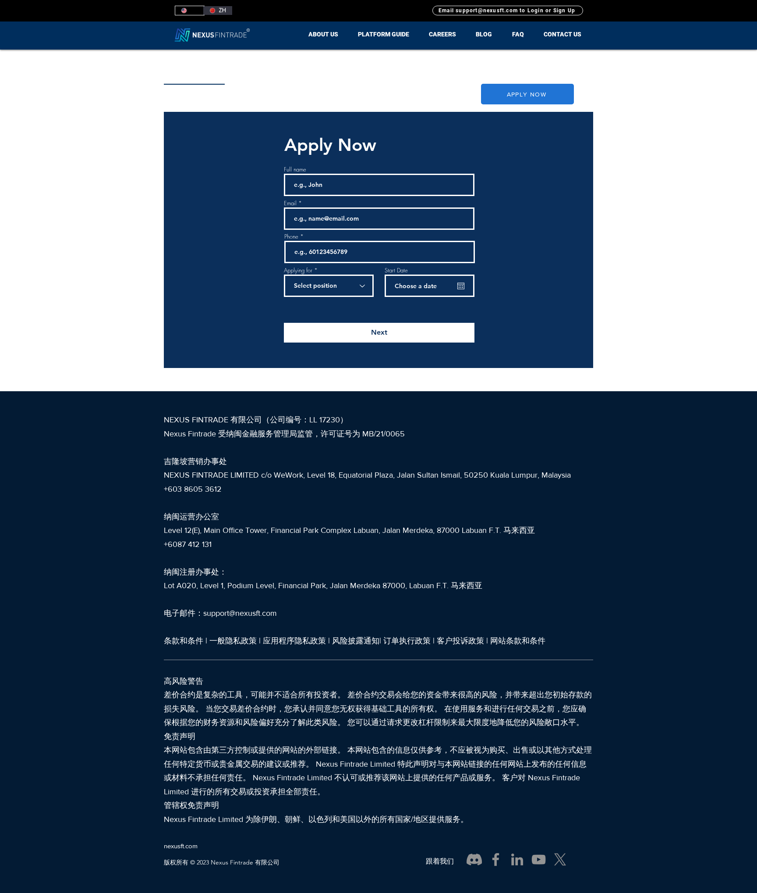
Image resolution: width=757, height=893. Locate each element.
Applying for (298, 270)
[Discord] (474, 859)
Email (290, 203)
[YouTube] (538, 859)
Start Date (396, 270)
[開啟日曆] (460, 285)
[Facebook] (495, 859)
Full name (295, 169)
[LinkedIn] (517, 859)
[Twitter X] (560, 859)
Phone (291, 236)
